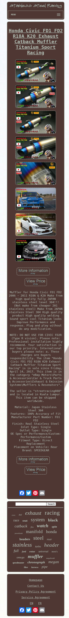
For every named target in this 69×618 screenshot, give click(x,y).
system (38, 519)
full (16, 551)
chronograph (36, 562)
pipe (45, 566)
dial (20, 515)
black (53, 520)
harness (34, 567)
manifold (34, 531)
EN (31, 603)
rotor (32, 551)
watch (42, 525)
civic (13, 515)
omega (20, 557)
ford (24, 551)
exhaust (33, 513)
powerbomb (19, 533)
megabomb (50, 558)
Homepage (35, 580)
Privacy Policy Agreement (36, 591)
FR (40, 603)
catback (21, 526)
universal (43, 551)
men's (55, 551)
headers (24, 539)
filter (26, 567)
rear (49, 539)
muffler (35, 556)
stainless (22, 545)
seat (24, 520)
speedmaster (18, 562)
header (51, 545)
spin (54, 526)
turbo (38, 546)
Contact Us (35, 585)
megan (53, 562)
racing (52, 512)
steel (38, 538)
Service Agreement (35, 597)
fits (32, 527)
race (16, 520)
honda (51, 531)
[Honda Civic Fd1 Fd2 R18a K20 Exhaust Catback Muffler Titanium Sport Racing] (35, 71)
